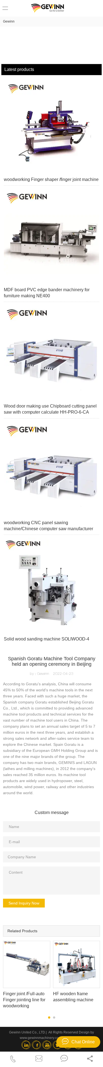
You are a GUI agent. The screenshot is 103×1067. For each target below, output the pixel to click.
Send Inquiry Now (24, 903)
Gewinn (9, 21)
